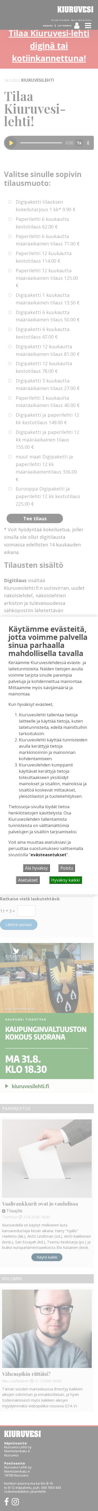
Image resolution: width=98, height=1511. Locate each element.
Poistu (66, 868)
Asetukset (28, 880)
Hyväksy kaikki (65, 880)
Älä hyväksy (36, 868)
